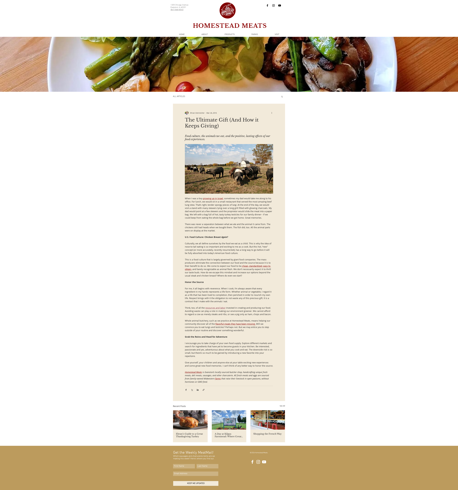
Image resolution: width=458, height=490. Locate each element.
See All (282, 406)
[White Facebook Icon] (252, 461)
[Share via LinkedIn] (198, 390)
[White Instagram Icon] (258, 461)
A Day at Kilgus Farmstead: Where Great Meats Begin (228, 435)
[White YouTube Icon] (264, 461)
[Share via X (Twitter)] (192, 390)
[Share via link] (203, 390)
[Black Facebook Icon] (267, 5)
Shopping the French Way (267, 434)
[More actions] (271, 112)
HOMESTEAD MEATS (230, 25)
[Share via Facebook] (186, 390)
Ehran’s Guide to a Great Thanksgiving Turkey (189, 435)
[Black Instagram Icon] (273, 5)
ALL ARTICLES (179, 96)
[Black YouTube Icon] (279, 5)
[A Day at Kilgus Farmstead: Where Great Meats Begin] (229, 420)
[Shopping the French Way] (267, 420)
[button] (204, 34)
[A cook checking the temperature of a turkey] (190, 420)
